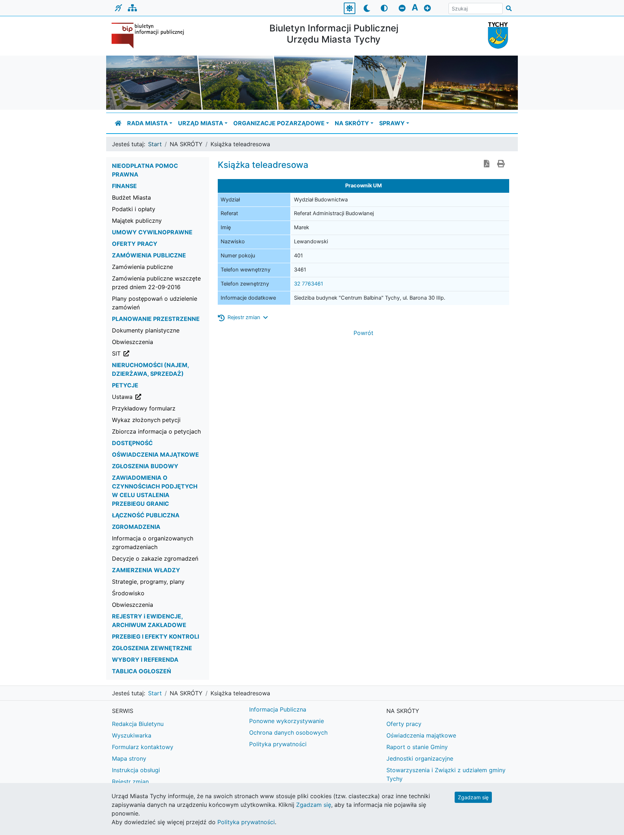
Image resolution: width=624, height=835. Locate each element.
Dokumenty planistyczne (145, 330)
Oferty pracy (403, 723)
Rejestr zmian (130, 781)
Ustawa (159, 396)
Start (155, 144)
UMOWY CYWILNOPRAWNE (152, 232)
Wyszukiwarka (131, 735)
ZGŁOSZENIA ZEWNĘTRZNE (152, 648)
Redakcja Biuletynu (138, 723)
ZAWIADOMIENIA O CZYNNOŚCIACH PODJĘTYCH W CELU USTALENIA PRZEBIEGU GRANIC (155, 490)
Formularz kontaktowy (142, 747)
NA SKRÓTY (352, 123)
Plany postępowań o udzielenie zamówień (154, 303)
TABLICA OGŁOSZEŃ (141, 671)
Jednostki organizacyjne (419, 758)
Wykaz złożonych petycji (146, 419)
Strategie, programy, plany (148, 581)
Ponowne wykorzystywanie (286, 721)
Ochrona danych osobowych (288, 732)
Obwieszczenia (132, 341)
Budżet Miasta (131, 197)
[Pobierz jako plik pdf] (487, 164)
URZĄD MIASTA (200, 123)
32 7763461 (308, 283)
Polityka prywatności (278, 744)
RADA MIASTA (147, 123)
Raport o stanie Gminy (417, 747)
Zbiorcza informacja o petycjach (156, 431)
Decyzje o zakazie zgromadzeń (155, 558)
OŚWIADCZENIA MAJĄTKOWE (155, 454)
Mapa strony (129, 758)
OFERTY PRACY (134, 243)
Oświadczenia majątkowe (421, 735)
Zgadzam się (473, 797)
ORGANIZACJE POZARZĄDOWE (279, 123)
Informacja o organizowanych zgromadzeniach (152, 543)
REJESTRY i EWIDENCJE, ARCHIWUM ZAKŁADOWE (149, 621)
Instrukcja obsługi (136, 770)
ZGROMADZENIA (136, 526)
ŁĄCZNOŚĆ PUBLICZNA (145, 515)
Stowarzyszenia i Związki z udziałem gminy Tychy (446, 774)
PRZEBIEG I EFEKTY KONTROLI (155, 636)
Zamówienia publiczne (142, 266)
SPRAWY (392, 123)
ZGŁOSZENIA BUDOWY (145, 466)
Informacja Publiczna (277, 709)
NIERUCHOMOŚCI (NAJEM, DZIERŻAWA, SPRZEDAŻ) (150, 369)
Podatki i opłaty (133, 209)
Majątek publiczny (137, 220)
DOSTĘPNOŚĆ (132, 443)
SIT (153, 353)
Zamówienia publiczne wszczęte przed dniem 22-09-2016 (156, 283)
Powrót (363, 332)
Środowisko (128, 593)
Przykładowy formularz (144, 408)
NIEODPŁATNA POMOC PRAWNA (145, 170)
